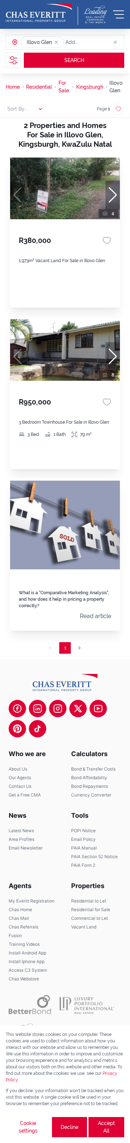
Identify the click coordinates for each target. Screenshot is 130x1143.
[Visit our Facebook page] (17, 708)
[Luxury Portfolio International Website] (87, 1004)
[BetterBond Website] (30, 1004)
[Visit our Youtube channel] (98, 708)
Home (13, 87)
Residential (39, 87)
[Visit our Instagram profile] (57, 708)
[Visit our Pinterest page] (17, 728)
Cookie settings (28, 1127)
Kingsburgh (89, 87)
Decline (69, 1127)
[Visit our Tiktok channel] (37, 728)
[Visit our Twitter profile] (78, 708)
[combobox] (93, 42)
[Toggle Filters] (13, 60)
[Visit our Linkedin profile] (37, 708)
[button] (56, 42)
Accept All (106, 1127)
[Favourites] (107, 240)
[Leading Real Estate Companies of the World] (95, 14)
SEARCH (74, 60)
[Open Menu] (118, 14)
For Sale (63, 86)
